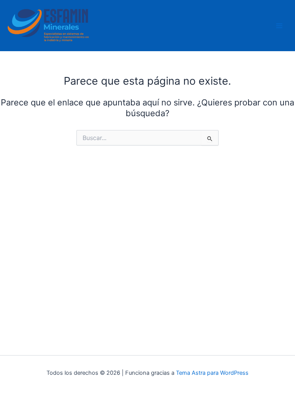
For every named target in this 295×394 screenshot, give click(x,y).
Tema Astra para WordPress (212, 372)
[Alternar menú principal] (279, 26)
